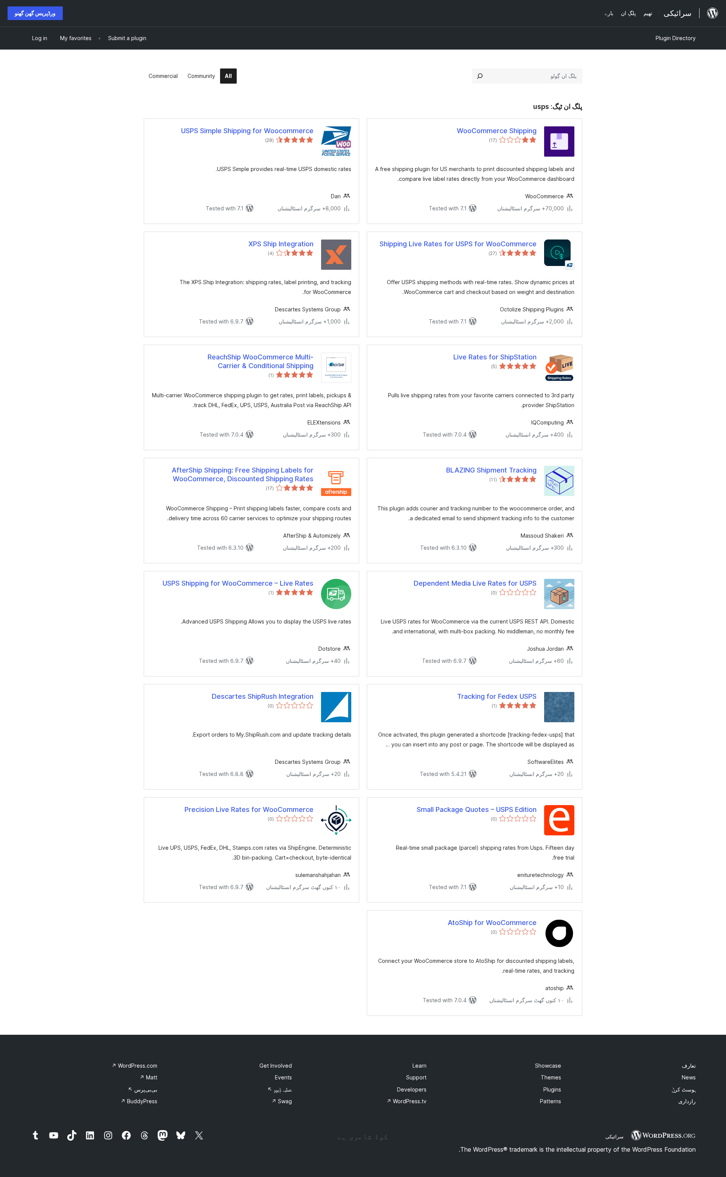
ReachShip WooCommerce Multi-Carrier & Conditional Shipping (260, 361)
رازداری (687, 1101)
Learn (420, 1065)
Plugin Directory (676, 38)
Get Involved (275, 1065)
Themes (551, 1077)
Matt (148, 1077)
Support (416, 1077)
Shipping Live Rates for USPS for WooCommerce (458, 244)
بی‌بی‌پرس (142, 1089)
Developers (412, 1089)
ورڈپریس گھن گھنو (35, 13)
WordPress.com (134, 1065)
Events (283, 1077)
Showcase (548, 1065)
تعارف (689, 1065)
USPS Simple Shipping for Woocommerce (247, 131)
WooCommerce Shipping (497, 131)
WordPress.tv (406, 1101)
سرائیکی (614, 1136)
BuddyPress (139, 1101)
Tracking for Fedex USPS (497, 696)
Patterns (550, 1101)
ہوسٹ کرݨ (684, 1089)
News (689, 1077)
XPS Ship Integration (280, 244)
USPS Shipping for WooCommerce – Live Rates (238, 583)
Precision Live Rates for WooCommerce (249, 809)
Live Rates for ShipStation (495, 357)
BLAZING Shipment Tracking (491, 470)
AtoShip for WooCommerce (492, 923)
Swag (281, 1101)
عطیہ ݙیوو (279, 1089)
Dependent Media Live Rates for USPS (475, 583)
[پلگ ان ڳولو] (479, 76)
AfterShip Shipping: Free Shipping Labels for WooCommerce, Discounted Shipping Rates (242, 474)
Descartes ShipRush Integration (262, 696)
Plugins (552, 1089)
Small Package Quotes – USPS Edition (477, 809)
